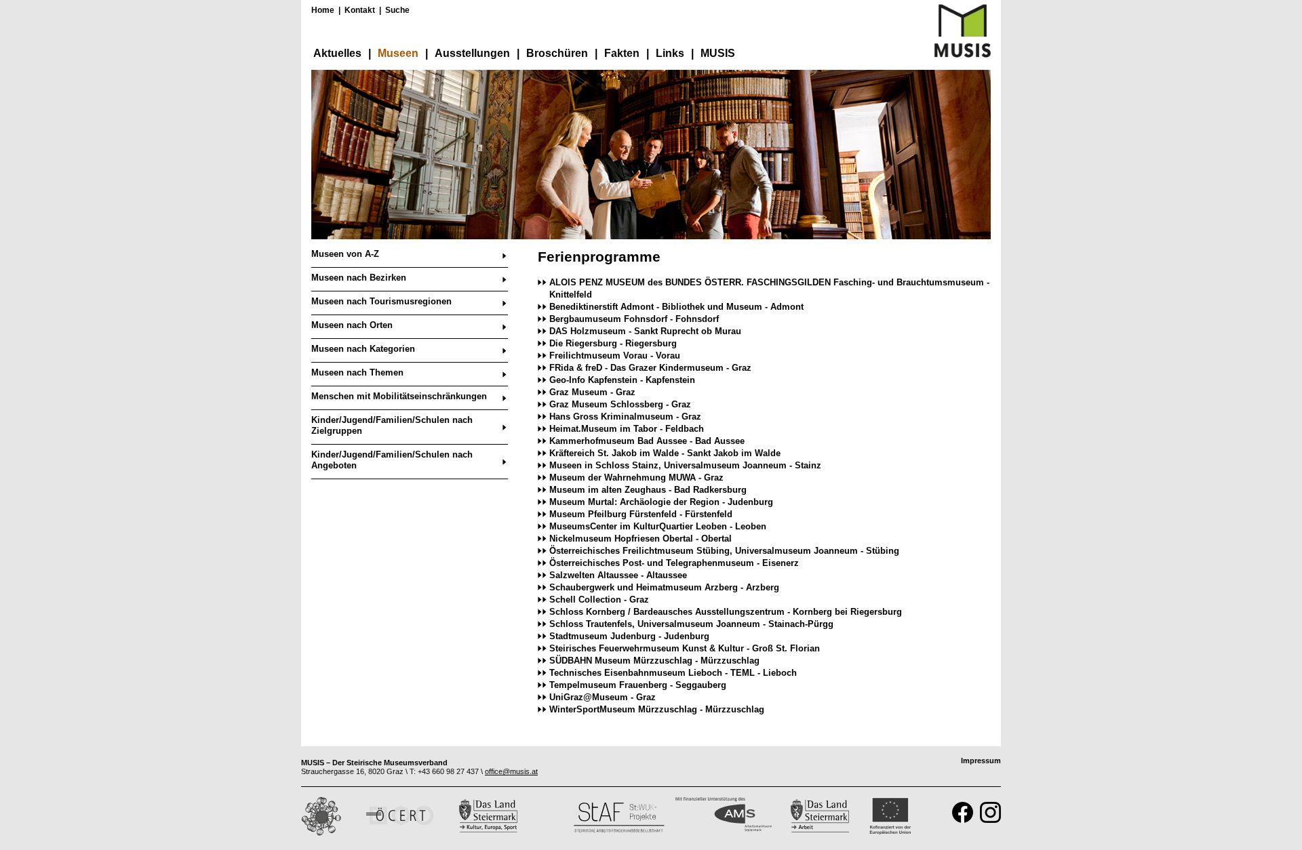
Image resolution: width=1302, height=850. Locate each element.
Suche (397, 10)
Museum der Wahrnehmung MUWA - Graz (636, 477)
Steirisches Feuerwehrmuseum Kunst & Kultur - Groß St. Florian (684, 648)
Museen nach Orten (352, 325)
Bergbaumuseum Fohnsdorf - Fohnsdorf (634, 319)
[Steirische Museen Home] (962, 54)
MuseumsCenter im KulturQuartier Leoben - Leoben (657, 526)
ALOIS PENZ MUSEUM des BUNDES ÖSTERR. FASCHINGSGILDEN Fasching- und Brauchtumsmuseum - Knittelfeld (769, 288)
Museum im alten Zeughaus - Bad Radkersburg (648, 490)
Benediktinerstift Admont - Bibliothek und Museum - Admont (676, 307)
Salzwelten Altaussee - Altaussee (618, 575)
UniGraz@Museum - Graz (602, 697)
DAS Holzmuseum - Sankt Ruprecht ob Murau (645, 331)
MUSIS (718, 53)
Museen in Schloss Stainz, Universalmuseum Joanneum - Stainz (685, 465)
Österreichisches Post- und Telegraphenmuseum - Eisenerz (674, 563)
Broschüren (557, 53)
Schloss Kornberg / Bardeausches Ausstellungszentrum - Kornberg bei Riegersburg (725, 612)
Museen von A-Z (345, 254)
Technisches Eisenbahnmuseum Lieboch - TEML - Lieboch (673, 673)
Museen (398, 53)
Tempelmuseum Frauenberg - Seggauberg (637, 685)
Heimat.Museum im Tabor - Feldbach (626, 429)
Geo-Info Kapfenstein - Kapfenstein (622, 380)
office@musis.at (511, 771)
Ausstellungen (472, 53)
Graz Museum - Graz (592, 392)
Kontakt (359, 10)
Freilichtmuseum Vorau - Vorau (614, 355)
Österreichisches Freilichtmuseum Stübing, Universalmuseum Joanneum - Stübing (724, 551)
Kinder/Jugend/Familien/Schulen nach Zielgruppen (392, 425)
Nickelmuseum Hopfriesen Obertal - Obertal (640, 538)
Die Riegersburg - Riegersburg (613, 343)
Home (322, 10)
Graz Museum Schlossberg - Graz (620, 404)
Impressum (981, 760)
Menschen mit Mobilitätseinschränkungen (399, 396)
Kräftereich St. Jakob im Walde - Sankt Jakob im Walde (665, 453)
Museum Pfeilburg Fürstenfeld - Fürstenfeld (640, 514)
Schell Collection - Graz (599, 599)
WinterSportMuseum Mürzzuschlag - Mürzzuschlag (656, 709)
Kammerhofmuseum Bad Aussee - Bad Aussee (647, 441)
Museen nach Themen (357, 372)
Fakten (621, 53)
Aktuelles (337, 53)
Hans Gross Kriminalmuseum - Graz (625, 416)
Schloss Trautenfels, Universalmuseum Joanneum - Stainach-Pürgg (691, 624)
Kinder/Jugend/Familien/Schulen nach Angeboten (392, 459)
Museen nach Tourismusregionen (381, 301)
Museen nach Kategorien (363, 349)
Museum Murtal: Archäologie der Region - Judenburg (661, 502)
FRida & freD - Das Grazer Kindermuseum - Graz (650, 368)
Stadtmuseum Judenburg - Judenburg (629, 636)
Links (670, 53)
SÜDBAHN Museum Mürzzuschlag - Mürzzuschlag (654, 660)
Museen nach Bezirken (358, 277)
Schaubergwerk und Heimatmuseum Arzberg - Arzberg (664, 587)
